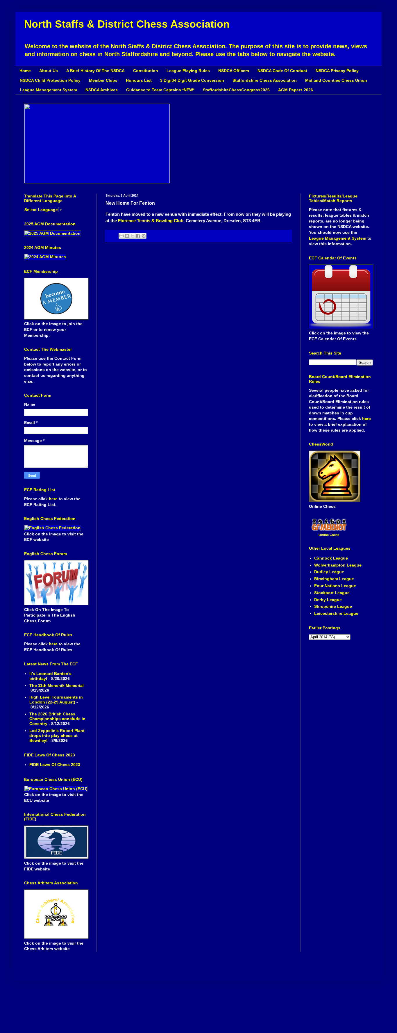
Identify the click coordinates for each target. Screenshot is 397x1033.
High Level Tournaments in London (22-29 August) (56, 699)
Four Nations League (335, 585)
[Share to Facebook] (138, 236)
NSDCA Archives (101, 90)
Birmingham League (334, 578)
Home (25, 70)
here (54, 498)
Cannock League (331, 558)
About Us (48, 70)
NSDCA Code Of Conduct (282, 70)
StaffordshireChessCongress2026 (236, 90)
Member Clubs (103, 80)
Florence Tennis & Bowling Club (150, 220)
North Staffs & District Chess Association (127, 24)
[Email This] (121, 236)
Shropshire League (333, 606)
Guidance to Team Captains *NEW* (160, 90)
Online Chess (329, 535)
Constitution (145, 70)
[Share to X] (132, 236)
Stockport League (332, 592)
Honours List (139, 80)
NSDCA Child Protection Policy (50, 80)
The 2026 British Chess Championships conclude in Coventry (57, 719)
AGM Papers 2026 (295, 90)
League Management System (48, 90)
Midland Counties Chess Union (336, 80)
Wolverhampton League (338, 565)
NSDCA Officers (233, 70)
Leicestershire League (336, 613)
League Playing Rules (188, 70)
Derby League (328, 599)
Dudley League (329, 571)
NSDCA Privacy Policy (337, 70)
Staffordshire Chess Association (265, 80)
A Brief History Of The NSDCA (95, 70)
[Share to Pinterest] (143, 236)
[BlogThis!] (127, 236)
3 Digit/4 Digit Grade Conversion (192, 80)
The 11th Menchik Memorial (56, 685)
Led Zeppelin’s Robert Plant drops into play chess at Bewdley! (57, 735)
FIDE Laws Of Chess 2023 (54, 764)
